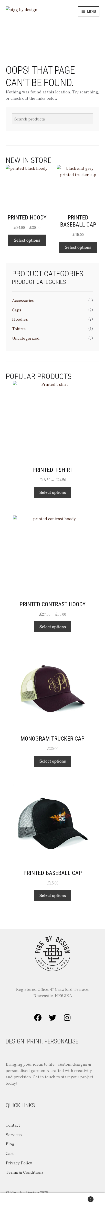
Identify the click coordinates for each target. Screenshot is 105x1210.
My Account (17, 1201)
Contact (13, 1125)
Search (52, 1201)
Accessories (23, 300)
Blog (10, 1144)
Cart (10, 1153)
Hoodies (20, 319)
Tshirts (19, 328)
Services (14, 1134)
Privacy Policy (19, 1163)
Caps (16, 310)
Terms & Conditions (24, 1172)
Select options (27, 240)
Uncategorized (26, 338)
